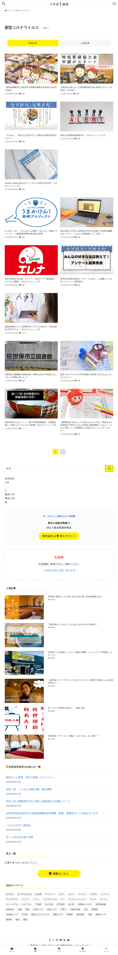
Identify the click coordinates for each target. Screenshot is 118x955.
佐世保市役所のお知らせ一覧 (25, 767)
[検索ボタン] (3, 3)
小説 (86, 909)
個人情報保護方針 (65, 945)
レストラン (27, 904)
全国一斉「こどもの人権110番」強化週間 (29, 789)
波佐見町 (80, 914)
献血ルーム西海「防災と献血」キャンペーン (30, 777)
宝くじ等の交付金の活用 (19, 837)
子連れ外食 (75, 909)
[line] (60, 940)
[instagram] (57, 940)
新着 (35, 951)
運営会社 (34, 945)
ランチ (93, 899)
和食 (27, 909)
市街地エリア (12, 914)
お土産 (38, 894)
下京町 (38, 904)
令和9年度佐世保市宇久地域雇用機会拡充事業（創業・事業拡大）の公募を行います (52, 813)
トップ (106, 951)
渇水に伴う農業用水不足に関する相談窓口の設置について (38, 801)
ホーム (12, 951)
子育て (63, 909)
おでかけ (10, 894)
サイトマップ (82, 945)
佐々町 (71, 904)
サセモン (94, 894)
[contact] (68, 940)
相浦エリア (101, 914)
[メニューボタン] (114, 3)
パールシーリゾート (77, 899)
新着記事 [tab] (33, 43)
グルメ (59, 951)
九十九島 (49, 904)
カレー (71, 894)
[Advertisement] (86, 168)
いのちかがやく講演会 (18, 825)
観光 (18, 919)
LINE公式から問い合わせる (60, 570)
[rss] (64, 940)
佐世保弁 (10, 909)
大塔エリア (38, 909)
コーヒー (82, 894)
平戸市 (25, 914)
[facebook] (49, 940)
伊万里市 (61, 904)
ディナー (26, 899)
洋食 (90, 914)
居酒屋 (94, 909)
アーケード (50, 894)
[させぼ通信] (59, 3)
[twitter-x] (53, 940)
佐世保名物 (101, 904)
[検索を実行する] (109, 468)
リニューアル (12, 904)
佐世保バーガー (85, 904)
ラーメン (104, 899)
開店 (25, 919)
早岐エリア (58, 914)
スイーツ (105, 894)
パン (63, 899)
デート (36, 899)
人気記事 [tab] (85, 43)
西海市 (9, 919)
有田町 (70, 914)
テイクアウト (12, 899)
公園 (20, 909)
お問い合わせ (47, 945)
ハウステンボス (50, 899)
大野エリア (52, 909)
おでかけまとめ (25, 894)
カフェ (62, 894)
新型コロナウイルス (40, 914)
